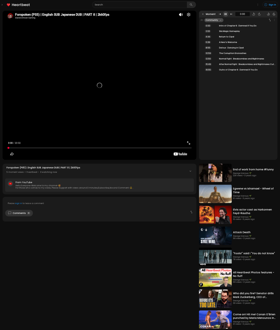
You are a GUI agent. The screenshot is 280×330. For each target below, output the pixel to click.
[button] (99, 179)
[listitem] (18, 5)
